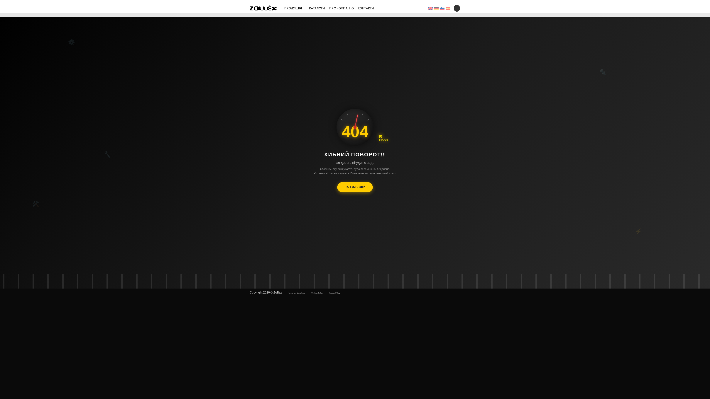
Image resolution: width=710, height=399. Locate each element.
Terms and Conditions (296, 293)
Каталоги (317, 8)
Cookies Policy (317, 293)
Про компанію (341, 8)
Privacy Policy (334, 293)
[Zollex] (263, 8)
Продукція (293, 8)
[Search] (457, 8)
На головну (355, 187)
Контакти (366, 8)
